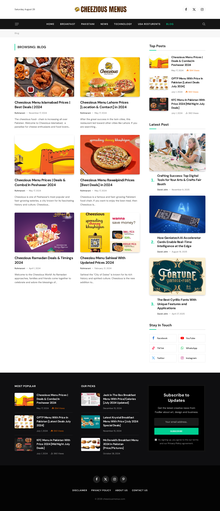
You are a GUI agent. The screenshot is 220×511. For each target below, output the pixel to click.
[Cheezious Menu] (110, 9)
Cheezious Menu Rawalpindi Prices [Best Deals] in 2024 (107, 182)
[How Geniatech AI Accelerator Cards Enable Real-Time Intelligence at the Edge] (177, 214)
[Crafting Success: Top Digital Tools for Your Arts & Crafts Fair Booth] (177, 152)
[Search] (203, 24)
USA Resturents (149, 24)
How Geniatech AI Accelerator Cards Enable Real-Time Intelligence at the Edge (179, 242)
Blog (169, 24)
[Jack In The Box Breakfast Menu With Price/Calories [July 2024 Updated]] (90, 399)
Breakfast (67, 24)
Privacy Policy (175, 443)
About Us (121, 490)
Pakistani (88, 24)
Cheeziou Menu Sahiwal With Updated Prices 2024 (102, 260)
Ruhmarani (20, 113)
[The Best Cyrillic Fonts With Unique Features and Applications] (177, 276)
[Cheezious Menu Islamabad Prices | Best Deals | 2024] (44, 77)
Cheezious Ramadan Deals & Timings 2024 (44, 260)
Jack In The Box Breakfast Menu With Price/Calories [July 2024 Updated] (119, 399)
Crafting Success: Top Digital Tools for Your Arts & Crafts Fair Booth (179, 180)
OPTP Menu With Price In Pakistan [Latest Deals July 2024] (187, 82)
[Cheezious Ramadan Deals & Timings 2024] (44, 232)
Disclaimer (79, 490)
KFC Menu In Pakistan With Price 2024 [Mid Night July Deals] (188, 104)
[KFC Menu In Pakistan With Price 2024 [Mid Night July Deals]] (158, 104)
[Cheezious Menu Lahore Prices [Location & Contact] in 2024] (110, 77)
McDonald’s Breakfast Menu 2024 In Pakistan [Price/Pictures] (121, 444)
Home (50, 24)
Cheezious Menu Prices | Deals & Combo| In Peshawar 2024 (40, 182)
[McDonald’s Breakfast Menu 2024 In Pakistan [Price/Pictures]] (90, 444)
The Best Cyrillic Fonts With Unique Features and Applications (176, 304)
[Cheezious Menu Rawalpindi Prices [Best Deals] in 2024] (110, 155)
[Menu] (17, 24)
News (104, 24)
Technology (123, 24)
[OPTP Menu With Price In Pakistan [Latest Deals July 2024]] (158, 82)
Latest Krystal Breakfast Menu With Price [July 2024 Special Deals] (120, 421)
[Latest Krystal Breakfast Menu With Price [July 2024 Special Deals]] (90, 421)
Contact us (140, 490)
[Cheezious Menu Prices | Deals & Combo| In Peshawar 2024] (44, 155)
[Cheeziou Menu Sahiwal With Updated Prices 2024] (110, 232)
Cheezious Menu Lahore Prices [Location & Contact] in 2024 (104, 104)
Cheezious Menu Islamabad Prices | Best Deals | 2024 (42, 104)
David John (162, 189)
